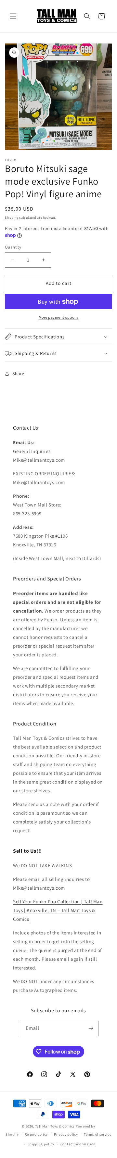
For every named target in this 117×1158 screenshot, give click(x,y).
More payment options (59, 317)
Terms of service (97, 1134)
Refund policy (36, 1134)
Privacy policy (66, 1134)
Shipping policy (41, 1144)
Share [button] (18, 373)
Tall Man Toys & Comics (55, 1126)
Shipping (12, 217)
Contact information (78, 1144)
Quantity (13, 247)
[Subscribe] (91, 1028)
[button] (13, 16)
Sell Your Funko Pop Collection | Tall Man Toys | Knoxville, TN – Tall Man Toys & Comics (58, 910)
